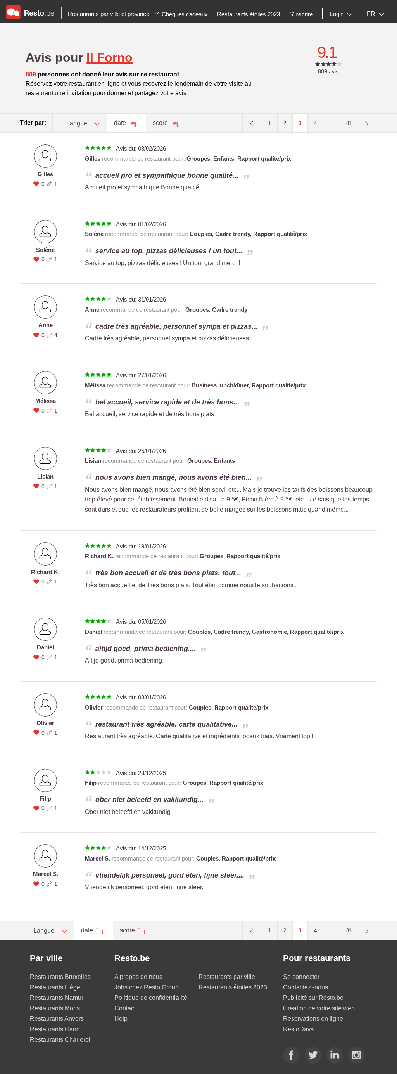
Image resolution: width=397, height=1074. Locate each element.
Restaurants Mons (55, 1008)
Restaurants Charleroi (60, 1039)
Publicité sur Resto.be (313, 997)
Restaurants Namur (56, 997)
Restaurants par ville (226, 976)
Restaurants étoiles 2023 (232, 987)
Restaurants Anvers (57, 1018)
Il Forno (109, 57)
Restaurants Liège (55, 987)
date (121, 123)
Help (121, 1018)
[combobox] (342, 14)
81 (349, 123)
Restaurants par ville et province (109, 13)
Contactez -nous (305, 987)
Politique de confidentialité (150, 997)
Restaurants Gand (55, 1029)
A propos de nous (138, 976)
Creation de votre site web (319, 1008)
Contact (125, 1008)
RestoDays (298, 1029)
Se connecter (301, 976)
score (161, 123)
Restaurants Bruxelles (60, 976)
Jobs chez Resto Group (146, 987)
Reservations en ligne (313, 1018)
